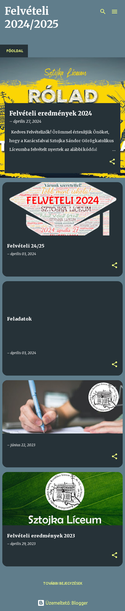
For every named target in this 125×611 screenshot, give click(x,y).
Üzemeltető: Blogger (66, 602)
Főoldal (14, 51)
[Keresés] (102, 12)
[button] (112, 162)
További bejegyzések (62, 583)
